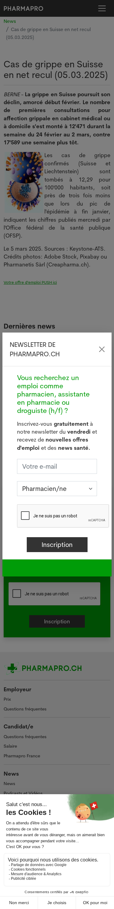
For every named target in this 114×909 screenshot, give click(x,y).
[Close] (102, 349)
